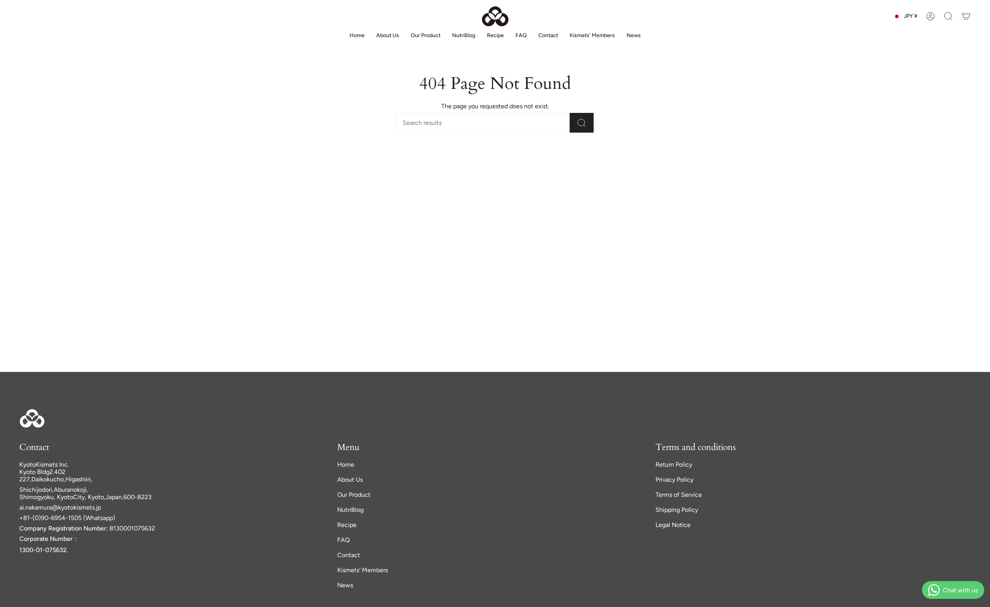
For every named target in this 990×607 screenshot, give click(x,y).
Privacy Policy (674, 479)
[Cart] (966, 16)
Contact (348, 555)
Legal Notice (673, 525)
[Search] (582, 123)
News (345, 585)
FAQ (343, 540)
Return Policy (673, 464)
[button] (948, 16)
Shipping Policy (676, 509)
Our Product (353, 494)
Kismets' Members (362, 570)
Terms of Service (678, 494)
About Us (350, 479)
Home (345, 464)
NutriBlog (350, 509)
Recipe (347, 525)
